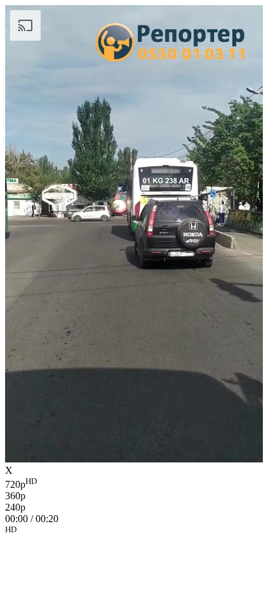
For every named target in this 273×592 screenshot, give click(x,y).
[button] (136, 532)
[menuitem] (136, 483)
